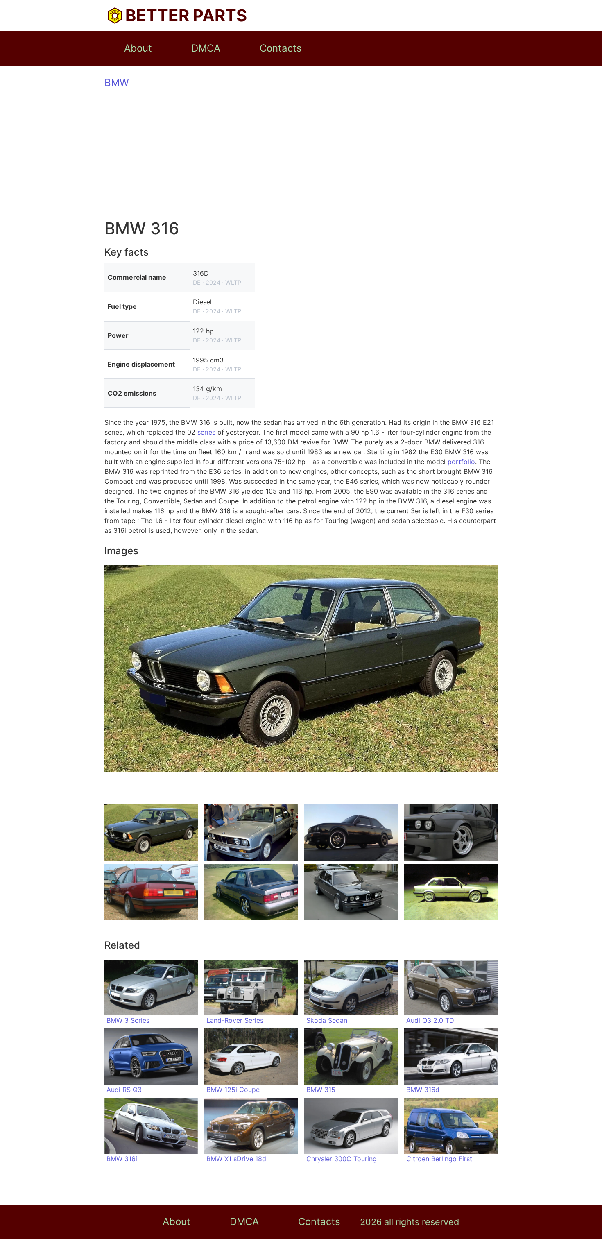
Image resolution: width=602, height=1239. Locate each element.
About (138, 48)
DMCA (205, 48)
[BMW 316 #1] (151, 832)
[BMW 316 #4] (451, 832)
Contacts (281, 48)
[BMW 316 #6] (251, 892)
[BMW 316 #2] (251, 832)
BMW (116, 82)
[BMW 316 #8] (451, 892)
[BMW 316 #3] (351, 832)
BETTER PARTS (186, 15)
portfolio (461, 462)
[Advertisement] (301, 154)
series (206, 432)
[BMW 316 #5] (151, 892)
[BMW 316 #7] (351, 892)
